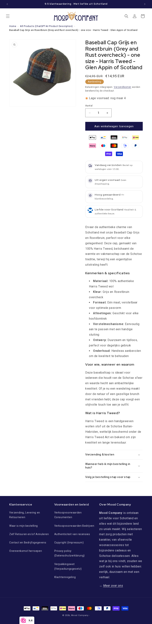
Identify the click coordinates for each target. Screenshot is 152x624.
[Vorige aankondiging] (7, 4)
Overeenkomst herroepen (25, 550)
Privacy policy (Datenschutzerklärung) (69, 553)
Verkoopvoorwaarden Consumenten (68, 515)
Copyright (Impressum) (69, 542)
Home (12, 26)
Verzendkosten (122, 87)
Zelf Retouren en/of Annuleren (29, 534)
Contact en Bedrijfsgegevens (27, 542)
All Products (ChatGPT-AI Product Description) (46, 26)
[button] (8, 16)
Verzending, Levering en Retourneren (24, 515)
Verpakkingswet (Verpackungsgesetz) (68, 566)
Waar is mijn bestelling (23, 525)
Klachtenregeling (65, 577)
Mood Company (79, 615)
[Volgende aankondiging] (145, 4)
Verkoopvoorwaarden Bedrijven (74, 525)
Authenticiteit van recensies (72, 534)
